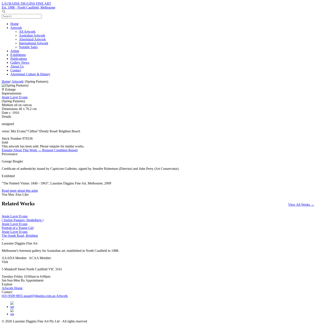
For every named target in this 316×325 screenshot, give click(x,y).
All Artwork (27, 31)
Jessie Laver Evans (15, 97)
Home (14, 24)
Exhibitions (18, 55)
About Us (17, 66)
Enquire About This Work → (22, 150)
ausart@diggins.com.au (40, 296)
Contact (15, 70)
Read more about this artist (20, 190)
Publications (18, 58)
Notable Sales (28, 47)
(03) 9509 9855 (13, 296)
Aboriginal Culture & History (30, 74)
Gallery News (19, 62)
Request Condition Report (60, 150)
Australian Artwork (32, 35)
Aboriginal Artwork (32, 39)
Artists (14, 51)
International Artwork (33, 43)
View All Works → (301, 204)
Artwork (16, 27)
